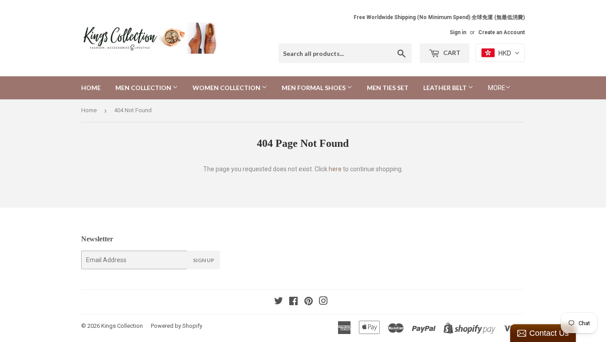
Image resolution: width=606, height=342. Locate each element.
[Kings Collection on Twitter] (278, 302)
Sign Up (203, 260)
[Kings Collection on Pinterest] (308, 302)
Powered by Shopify (176, 325)
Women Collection (227, 87)
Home (91, 87)
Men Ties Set (388, 87)
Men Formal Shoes (314, 87)
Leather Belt (445, 87)
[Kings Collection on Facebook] (293, 302)
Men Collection (144, 87)
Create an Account (501, 32)
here (335, 169)
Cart (451, 52)
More (496, 87)
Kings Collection (122, 325)
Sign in (458, 32)
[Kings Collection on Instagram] (323, 302)
